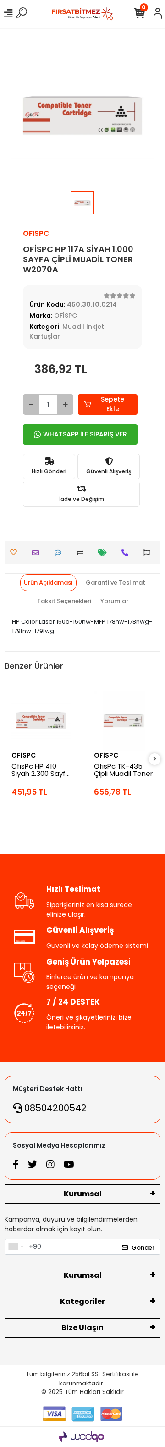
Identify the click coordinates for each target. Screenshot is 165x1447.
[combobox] (15, 1247)
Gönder (143, 1247)
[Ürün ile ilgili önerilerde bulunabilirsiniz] (149, 552)
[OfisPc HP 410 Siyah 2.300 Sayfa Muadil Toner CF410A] (41, 721)
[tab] (48, 582)
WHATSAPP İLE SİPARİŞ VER (85, 434)
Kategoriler (82, 1301)
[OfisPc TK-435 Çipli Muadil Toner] (124, 721)
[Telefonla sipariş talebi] (127, 552)
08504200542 (54, 1108)
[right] (155, 759)
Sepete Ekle (112, 404)
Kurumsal (83, 1194)
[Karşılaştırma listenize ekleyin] (82, 552)
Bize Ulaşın (82, 1327)
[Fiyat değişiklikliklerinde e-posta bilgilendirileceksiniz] (105, 552)
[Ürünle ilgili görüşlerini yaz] (60, 552)
